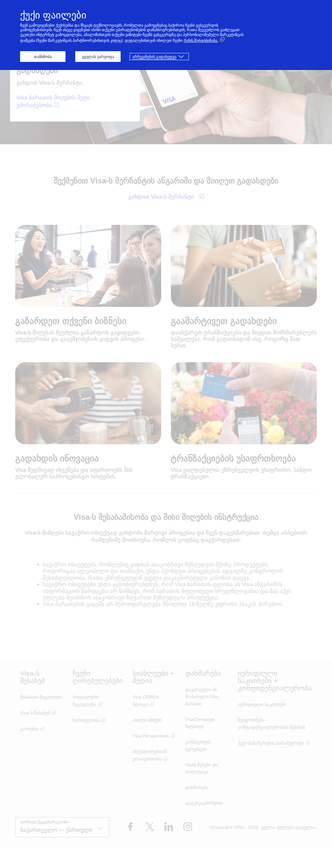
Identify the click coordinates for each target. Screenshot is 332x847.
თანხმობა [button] (43, 56)
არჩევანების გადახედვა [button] (154, 56)
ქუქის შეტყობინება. (201, 40)
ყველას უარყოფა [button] (98, 56)
